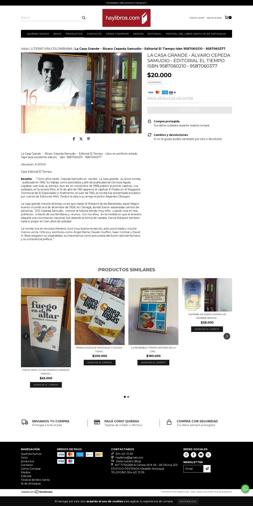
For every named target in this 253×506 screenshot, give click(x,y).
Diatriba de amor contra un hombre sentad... (207, 316)
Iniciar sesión (214, 18)
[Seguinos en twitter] (208, 455)
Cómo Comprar (117, 33)
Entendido (188, 501)
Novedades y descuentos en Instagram (126, 2)
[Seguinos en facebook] (193, 455)
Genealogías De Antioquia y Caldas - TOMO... (100, 349)
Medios (138, 33)
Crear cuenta (196, 18)
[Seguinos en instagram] (186, 455)
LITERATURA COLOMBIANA (51, 48)
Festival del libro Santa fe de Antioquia (196, 33)
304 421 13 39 (124, 454)
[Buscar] (83, 17)
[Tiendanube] (37, 493)
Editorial (155, 33)
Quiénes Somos (38, 33)
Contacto (94, 33)
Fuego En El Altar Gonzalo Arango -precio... (45, 372)
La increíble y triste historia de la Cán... (153, 349)
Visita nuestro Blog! (128, 461)
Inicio (57, 33)
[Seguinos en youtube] (201, 455)
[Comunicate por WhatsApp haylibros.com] (245, 488)
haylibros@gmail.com (129, 457)
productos (74, 33)
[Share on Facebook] (74, 139)
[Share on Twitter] (81, 139)
